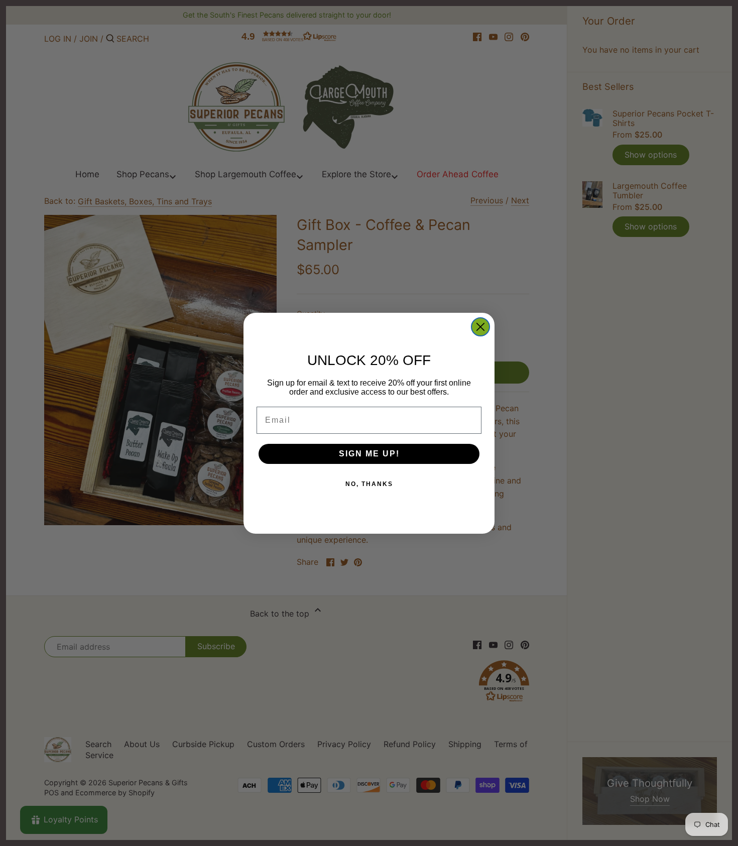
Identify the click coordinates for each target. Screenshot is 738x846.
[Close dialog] (480, 327)
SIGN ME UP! (369, 453)
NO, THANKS (369, 484)
